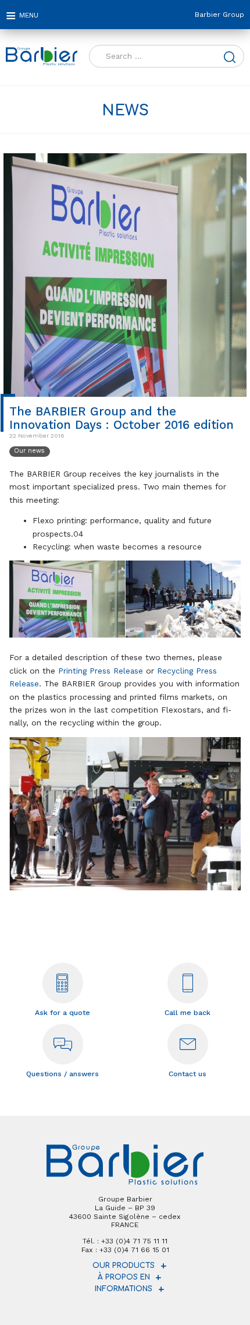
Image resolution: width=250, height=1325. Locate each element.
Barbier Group (219, 14)
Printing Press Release (100, 670)
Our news (29, 450)
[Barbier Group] (41, 56)
